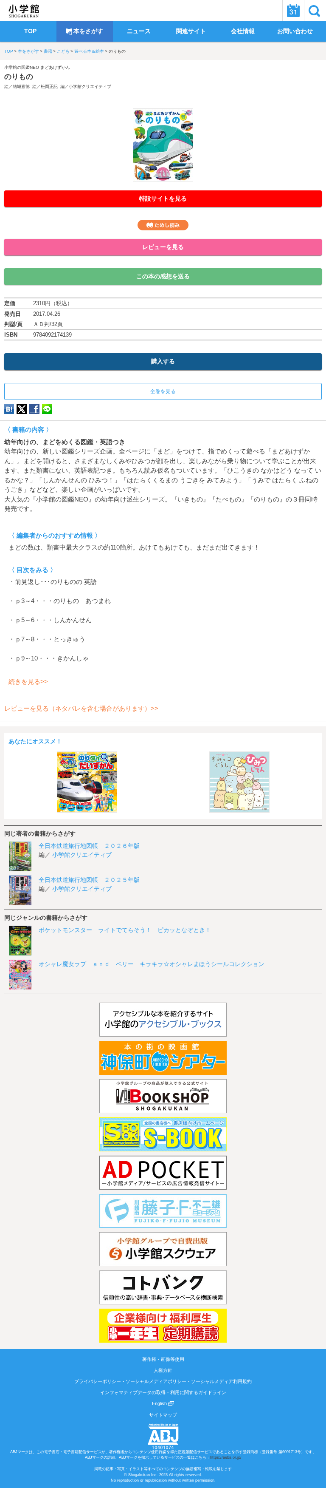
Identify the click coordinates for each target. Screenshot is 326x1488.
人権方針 (163, 1370)
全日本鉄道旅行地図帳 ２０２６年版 (89, 845)
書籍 (48, 51)
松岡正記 (49, 86)
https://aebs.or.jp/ (226, 1457)
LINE (47, 409)
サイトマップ (163, 1414)
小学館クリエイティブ (90, 86)
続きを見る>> (28, 681)
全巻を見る (163, 391)
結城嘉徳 (21, 86)
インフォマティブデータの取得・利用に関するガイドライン (163, 1392)
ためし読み (163, 225)
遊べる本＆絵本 (89, 51)
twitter (22, 409)
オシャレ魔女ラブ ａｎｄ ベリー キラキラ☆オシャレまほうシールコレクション (151, 964)
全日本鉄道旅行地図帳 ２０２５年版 (89, 879)
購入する (163, 361)
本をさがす (28, 51)
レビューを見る (163, 247)
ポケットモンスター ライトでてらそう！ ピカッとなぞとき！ (125, 930)
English (160, 1403)
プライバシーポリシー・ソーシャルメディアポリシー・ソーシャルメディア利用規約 (163, 1381)
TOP (8, 51)
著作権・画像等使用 (163, 1359)
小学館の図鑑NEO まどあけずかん (37, 67)
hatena (9, 409)
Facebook (34, 409)
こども (63, 51)
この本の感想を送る (163, 276)
